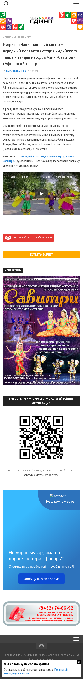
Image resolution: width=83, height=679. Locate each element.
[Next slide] (75, 331)
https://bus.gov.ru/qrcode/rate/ (41, 475)
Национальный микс (17, 37)
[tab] (16, 384)
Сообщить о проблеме (42, 579)
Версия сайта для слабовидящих (31, 237)
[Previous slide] (8, 331)
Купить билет (41, 254)
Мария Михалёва (16, 71)
